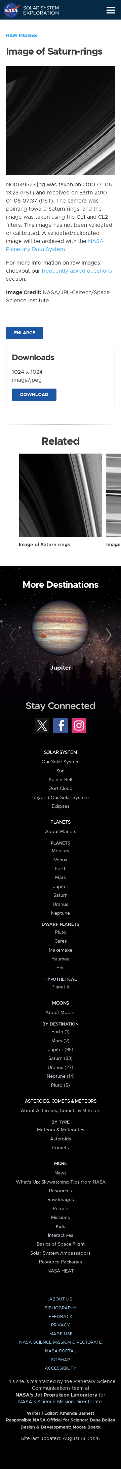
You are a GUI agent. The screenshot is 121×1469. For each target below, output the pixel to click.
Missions (60, 1217)
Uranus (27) (60, 1067)
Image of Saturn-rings (44, 545)
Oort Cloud (60, 788)
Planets (60, 822)
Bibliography (61, 1308)
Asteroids (60, 1139)
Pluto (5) (60, 1085)
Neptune (60, 913)
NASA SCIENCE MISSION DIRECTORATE (60, 1342)
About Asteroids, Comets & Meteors (60, 1110)
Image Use (60, 1334)
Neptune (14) (61, 1076)
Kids (60, 1226)
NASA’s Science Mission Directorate (60, 1402)
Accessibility (60, 1368)
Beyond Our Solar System (60, 797)
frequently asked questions (77, 271)
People (60, 1208)
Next (108, 635)
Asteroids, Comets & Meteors (60, 1101)
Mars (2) (60, 1041)
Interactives (60, 1235)
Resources (60, 1191)
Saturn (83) (60, 1058)
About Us (60, 1299)
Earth (61, 868)
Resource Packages (60, 1262)
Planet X (60, 987)
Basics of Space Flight (61, 1244)
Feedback (60, 1317)
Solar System (60, 752)
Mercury (61, 851)
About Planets (60, 831)
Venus (60, 860)
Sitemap (60, 1360)
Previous (13, 635)
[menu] (110, 10)
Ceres (60, 941)
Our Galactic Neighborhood (37, 25)
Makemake (60, 950)
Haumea (60, 959)
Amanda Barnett (76, 1413)
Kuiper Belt (61, 779)
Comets (60, 1147)
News (60, 1173)
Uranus (60, 904)
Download (34, 395)
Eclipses (61, 806)
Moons (60, 1003)
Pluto (60, 932)
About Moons (60, 1012)
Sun (60, 771)
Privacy (60, 1325)
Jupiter (60, 668)
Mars (60, 877)
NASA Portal (60, 1351)
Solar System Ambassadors (60, 1253)
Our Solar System (61, 762)
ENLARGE (24, 333)
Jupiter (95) (60, 1049)
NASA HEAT (60, 1271)
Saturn (60, 895)
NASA (9, 10)
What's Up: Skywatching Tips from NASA (61, 1182)
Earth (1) (60, 1032)
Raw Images (21, 35)
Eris (60, 968)
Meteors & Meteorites (60, 1130)
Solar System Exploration (37, 10)
